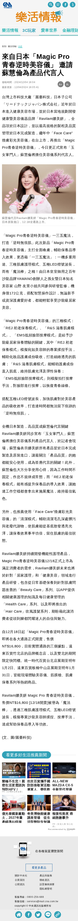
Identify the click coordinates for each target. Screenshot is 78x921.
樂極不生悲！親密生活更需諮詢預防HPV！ (13, 785)
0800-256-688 (35, 897)
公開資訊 (20, 884)
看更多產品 (39, 867)
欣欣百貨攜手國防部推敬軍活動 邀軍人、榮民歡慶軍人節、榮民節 (40, 790)
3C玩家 (29, 30)
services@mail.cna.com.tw (42, 901)
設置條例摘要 (47, 884)
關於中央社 (21, 875)
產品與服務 (46, 875)
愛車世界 (49, 30)
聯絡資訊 (45, 880)
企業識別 (20, 880)
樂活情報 (10, 30)
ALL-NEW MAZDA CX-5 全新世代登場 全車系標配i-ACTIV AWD (64, 790)
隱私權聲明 (46, 888)
